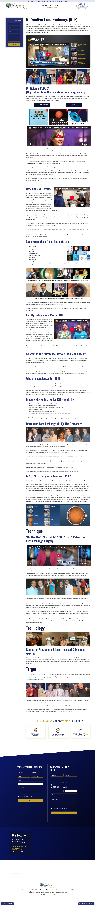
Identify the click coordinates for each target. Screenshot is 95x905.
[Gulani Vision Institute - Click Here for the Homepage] (17, 6)
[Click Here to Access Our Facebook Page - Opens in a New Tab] (76, 6)
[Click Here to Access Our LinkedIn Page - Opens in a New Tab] (83, 6)
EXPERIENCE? (68, 721)
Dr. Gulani (15, 12)
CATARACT (14, 871)
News (61, 12)
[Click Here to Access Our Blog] (85, 6)
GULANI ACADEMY (71, 869)
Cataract (37, 12)
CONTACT (69, 867)
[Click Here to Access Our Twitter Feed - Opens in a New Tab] (87, 6)
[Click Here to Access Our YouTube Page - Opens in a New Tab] (81, 6)
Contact (66, 12)
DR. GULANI (14, 867)
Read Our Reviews (42, 104)
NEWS (41, 871)
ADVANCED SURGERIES (44, 867)
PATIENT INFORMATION (16, 873)
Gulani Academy (73, 12)
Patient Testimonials (74, 105)
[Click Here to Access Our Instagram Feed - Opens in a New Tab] (79, 6)
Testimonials (56, 12)
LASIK (32, 12)
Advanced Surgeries (46, 12)
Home (10, 12)
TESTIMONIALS (43, 869)
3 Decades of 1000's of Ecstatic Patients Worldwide (47, 1)
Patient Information (24, 12)
